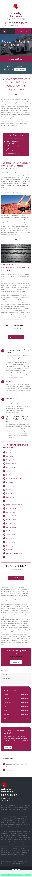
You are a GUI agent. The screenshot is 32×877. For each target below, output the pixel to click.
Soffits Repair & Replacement (14, 504)
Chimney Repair (10, 549)
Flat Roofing (9, 482)
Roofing (8, 452)
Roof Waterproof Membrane (14, 478)
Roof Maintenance (11, 527)
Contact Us (16, 662)
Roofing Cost (9, 456)
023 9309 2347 (18, 23)
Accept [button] (23, 874)
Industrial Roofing (11, 519)
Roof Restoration (11, 531)
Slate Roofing (10, 490)
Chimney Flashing (11, 493)
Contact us (8, 747)
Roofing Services (10, 512)
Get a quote (23, 31)
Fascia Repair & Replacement (14, 553)
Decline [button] (8, 874)
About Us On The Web (9, 801)
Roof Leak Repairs (11, 471)
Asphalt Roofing (10, 534)
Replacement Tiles (11, 467)
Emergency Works (11, 460)
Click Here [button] (28, 871)
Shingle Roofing (10, 542)
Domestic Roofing (11, 463)
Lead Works (9, 557)
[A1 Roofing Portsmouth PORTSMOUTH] (16, 6)
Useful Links (6, 798)
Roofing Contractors (11, 508)
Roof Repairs (9, 475)
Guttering (8, 501)
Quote (5, 682)
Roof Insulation (10, 523)
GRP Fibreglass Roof (11, 538)
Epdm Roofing (10, 497)
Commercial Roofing (11, 516)
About (5, 674)
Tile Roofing (9, 546)
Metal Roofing (10, 486)
